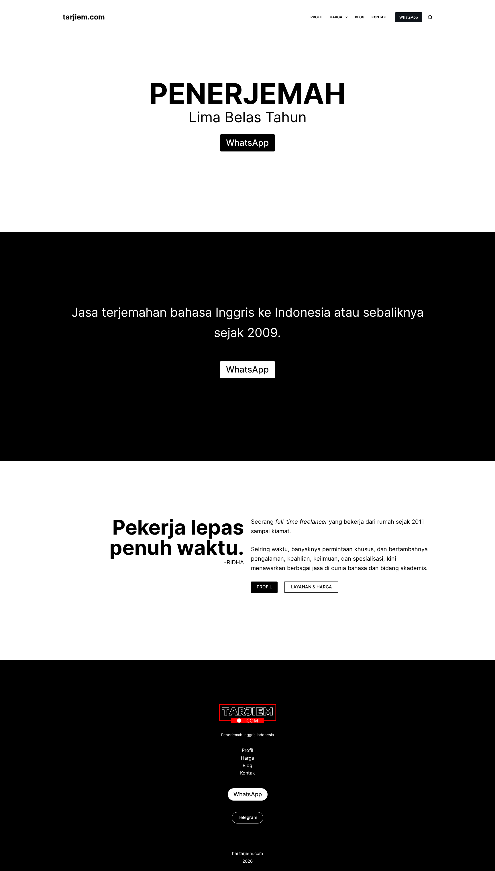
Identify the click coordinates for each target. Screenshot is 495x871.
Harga (336, 17)
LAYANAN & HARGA (311, 587)
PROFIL (264, 587)
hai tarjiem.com (247, 853)
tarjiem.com (84, 17)
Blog (359, 17)
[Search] (430, 17)
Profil (317, 17)
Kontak (379, 17)
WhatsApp (408, 17)
